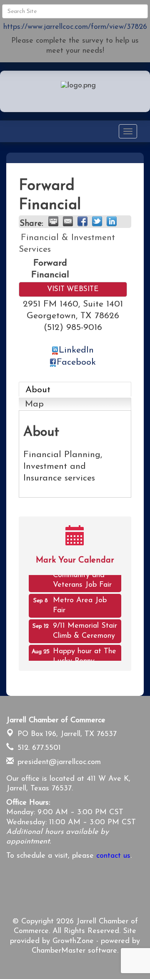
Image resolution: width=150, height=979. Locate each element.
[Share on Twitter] (97, 221)
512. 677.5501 (38, 748)
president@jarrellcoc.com (58, 762)
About (37, 390)
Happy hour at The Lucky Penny (84, 654)
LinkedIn (76, 350)
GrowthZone (73, 941)
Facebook (76, 362)
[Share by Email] (68, 221)
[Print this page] (53, 221)
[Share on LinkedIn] (112, 221)
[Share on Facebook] (83, 221)
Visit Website (73, 289)
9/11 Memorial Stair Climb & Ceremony (85, 628)
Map (34, 404)
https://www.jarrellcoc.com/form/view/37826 (75, 27)
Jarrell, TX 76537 (67, 734)
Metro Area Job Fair (80, 603)
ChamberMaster (58, 951)
